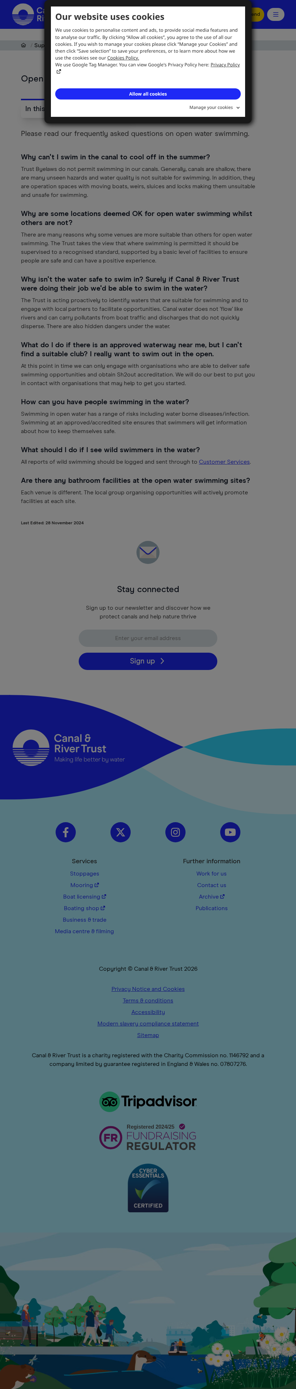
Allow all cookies (148, 94)
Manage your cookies (211, 107)
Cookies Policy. (123, 57)
